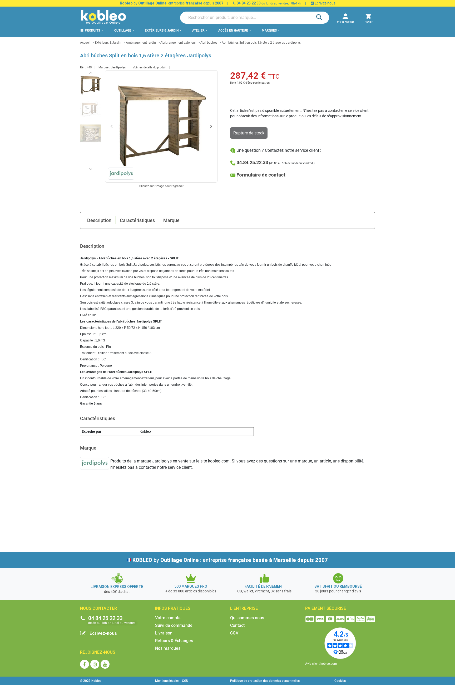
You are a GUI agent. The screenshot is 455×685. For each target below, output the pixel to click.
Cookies (340, 681)
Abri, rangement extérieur (178, 42)
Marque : (104, 67)
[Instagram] (94, 664)
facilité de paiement (264, 586)
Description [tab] (99, 220)
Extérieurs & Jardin (108, 42)
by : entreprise (230, 560)
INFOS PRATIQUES (172, 608)
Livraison (163, 633)
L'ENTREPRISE (244, 608)
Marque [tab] (171, 220)
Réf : (83, 67)
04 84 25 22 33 (248, 3)
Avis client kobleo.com (321, 664)
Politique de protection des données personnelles (265, 681)
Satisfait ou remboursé (338, 586)
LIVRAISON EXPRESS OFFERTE (117, 587)
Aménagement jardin (141, 42)
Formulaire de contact (260, 175)
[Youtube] (105, 664)
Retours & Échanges (174, 640)
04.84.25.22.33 (252, 162)
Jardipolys (118, 67)
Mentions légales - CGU (171, 681)
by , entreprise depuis (171, 3)
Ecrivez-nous (324, 3)
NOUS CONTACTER (98, 608)
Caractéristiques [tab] (137, 220)
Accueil (85, 42)
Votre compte (168, 617)
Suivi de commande (173, 625)
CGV (234, 633)
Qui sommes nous (247, 617)
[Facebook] (84, 664)
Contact (237, 625)
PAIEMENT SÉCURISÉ (325, 608)
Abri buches (208, 42)
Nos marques (167, 648)
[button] (368, 17)
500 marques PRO (190, 586)
